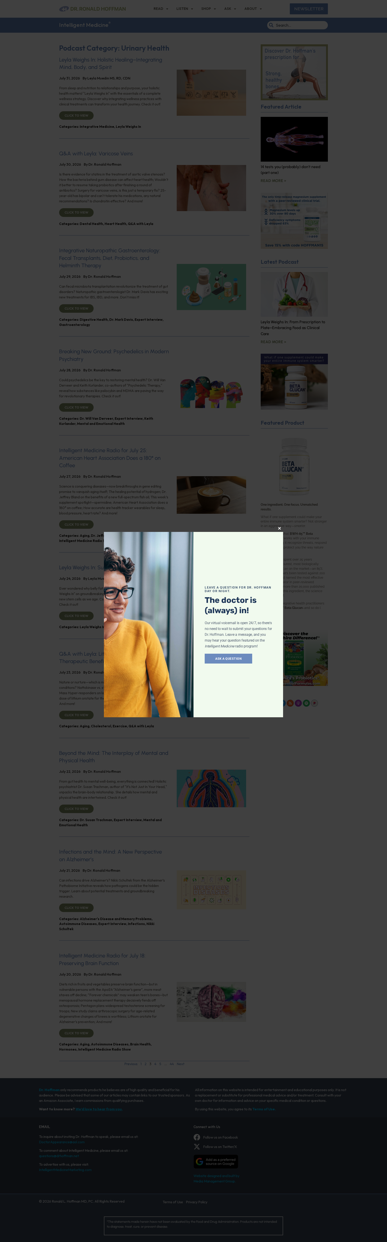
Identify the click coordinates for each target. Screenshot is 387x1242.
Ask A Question (228, 658)
